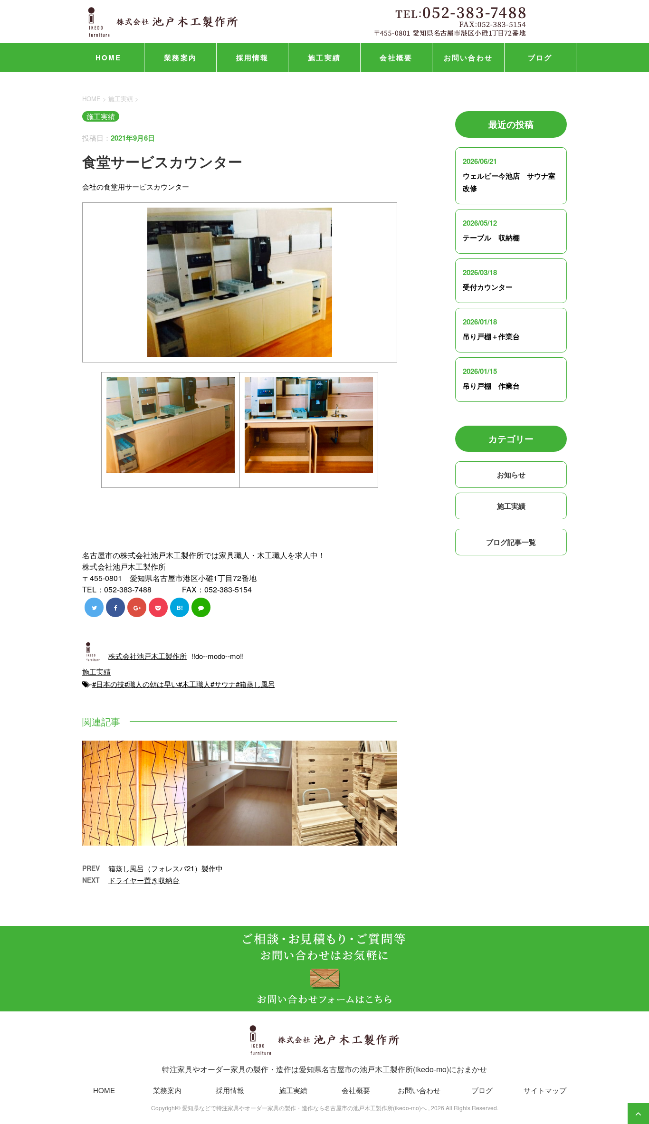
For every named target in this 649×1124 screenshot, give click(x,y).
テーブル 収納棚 (491, 237)
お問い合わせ (468, 57)
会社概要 (396, 57)
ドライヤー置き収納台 (144, 880)
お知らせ (511, 474)
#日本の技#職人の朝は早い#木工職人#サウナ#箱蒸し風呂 (183, 684)
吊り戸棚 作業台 (491, 386)
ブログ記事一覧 (511, 542)
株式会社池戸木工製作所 (147, 656)
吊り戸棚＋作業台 (491, 336)
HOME (108, 57)
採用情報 (252, 57)
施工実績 (324, 57)
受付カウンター (488, 287)
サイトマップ (545, 1090)
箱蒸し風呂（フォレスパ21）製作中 (165, 868)
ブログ (540, 57)
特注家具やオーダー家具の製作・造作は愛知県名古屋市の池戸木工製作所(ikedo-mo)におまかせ (324, 1069)
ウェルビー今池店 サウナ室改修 (509, 182)
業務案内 (180, 57)
